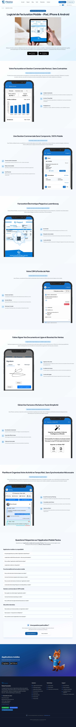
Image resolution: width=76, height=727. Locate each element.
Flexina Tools (35, 696)
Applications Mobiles (37, 689)
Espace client (71, 2)
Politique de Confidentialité (68, 694)
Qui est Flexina (66, 685)
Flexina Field (35, 698)
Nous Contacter (66, 687)
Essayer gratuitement (31, 633)
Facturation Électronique (38, 691)
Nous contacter (45, 633)
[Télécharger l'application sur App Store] (5, 663)
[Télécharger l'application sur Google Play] (13, 663)
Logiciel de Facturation (37, 685)
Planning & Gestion (37, 687)
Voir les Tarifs (50, 685)
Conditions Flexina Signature (66, 692)
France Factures (36, 694)
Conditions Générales (67, 689)
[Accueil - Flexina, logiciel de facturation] (7, 2)
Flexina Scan (35, 692)
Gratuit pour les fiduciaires (53, 689)
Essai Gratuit (50, 687)
